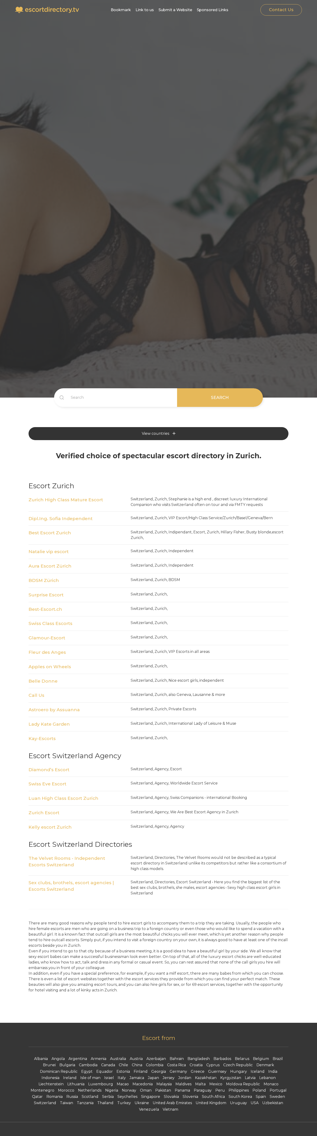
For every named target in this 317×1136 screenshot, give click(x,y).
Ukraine (142, 1103)
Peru (220, 1090)
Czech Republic (238, 1065)
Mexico (215, 1084)
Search (220, 397)
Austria (136, 1058)
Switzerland (45, 1103)
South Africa (213, 1096)
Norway (129, 1090)
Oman (146, 1090)
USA (255, 1103)
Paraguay (203, 1090)
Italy (122, 1078)
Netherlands (89, 1090)
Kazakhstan (206, 1078)
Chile (123, 1065)
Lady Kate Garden (49, 724)
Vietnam (170, 1109)
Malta (200, 1084)
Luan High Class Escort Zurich (63, 798)
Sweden (277, 1096)
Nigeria (111, 1090)
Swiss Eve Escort (47, 784)
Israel (109, 1078)
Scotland (90, 1096)
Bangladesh (199, 1058)
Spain (261, 1096)
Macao (123, 1084)
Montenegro (42, 1090)
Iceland (258, 1071)
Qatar (37, 1096)
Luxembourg (100, 1084)
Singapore (150, 1096)
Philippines (239, 1090)
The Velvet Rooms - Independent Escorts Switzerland (67, 861)
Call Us (36, 695)
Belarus (242, 1058)
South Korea (240, 1096)
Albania (41, 1058)
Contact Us (281, 9)
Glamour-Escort (47, 638)
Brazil (278, 1058)
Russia (72, 1096)
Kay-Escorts (42, 738)
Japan (153, 1078)
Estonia (123, 1071)
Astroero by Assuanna (54, 709)
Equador (104, 1071)
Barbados (222, 1058)
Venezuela (149, 1109)
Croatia (196, 1065)
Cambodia (88, 1065)
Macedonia (143, 1084)
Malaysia (164, 1084)
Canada (108, 1065)
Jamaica (136, 1078)
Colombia (154, 1065)
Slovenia (190, 1096)
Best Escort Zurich (50, 532)
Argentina (77, 1058)
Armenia (98, 1058)
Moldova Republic (243, 1084)
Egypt (87, 1071)
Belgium (261, 1058)
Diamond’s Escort (49, 769)
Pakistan (163, 1090)
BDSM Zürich (44, 580)
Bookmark (121, 10)
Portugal (278, 1090)
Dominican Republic (59, 1071)
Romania (54, 1096)
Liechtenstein (51, 1084)
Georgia (158, 1071)
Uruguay (238, 1103)
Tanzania (85, 1103)
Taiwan (66, 1103)
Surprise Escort (46, 595)
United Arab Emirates (172, 1103)
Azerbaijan (156, 1058)
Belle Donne (43, 681)
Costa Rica (176, 1065)
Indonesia (50, 1078)
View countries (155, 433)
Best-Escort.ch (45, 609)
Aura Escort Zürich (50, 566)
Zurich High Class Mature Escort (66, 499)
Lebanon (267, 1078)
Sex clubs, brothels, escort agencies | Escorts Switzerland (71, 886)
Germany (178, 1071)
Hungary (238, 1071)
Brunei (49, 1065)
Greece (197, 1071)
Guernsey (217, 1071)
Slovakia (171, 1096)
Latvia (250, 1078)
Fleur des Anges (47, 652)
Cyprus (213, 1065)
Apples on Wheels (50, 666)
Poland (259, 1090)
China (137, 1065)
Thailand (105, 1103)
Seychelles (127, 1096)
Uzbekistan (272, 1103)
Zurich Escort (44, 812)
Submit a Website (175, 10)
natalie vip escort (49, 551)
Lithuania (75, 1084)
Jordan (184, 1078)
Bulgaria (67, 1065)
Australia (118, 1058)
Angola (58, 1058)
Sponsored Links (212, 10)
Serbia (108, 1096)
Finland (141, 1071)
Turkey (124, 1103)
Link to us (145, 10)
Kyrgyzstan (230, 1078)
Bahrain (177, 1058)
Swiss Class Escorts (50, 623)
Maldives (183, 1084)
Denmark (265, 1065)
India (272, 1071)
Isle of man (90, 1078)
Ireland (70, 1078)
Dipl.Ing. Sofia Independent (61, 518)
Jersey (169, 1078)
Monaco (271, 1084)
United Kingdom (211, 1103)
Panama (182, 1090)
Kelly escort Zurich (50, 827)
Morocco (66, 1090)
